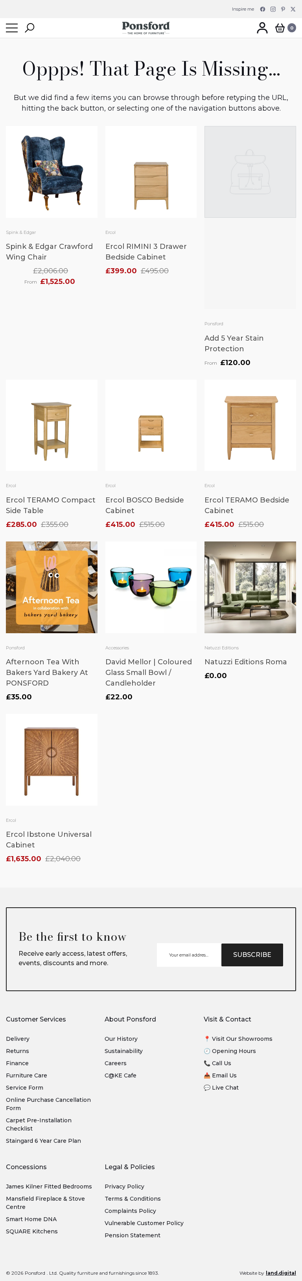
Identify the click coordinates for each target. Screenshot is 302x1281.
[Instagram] (273, 9)
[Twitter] (293, 9)
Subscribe (252, 954)
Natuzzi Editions (221, 648)
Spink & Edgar (21, 232)
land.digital (281, 1273)
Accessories (117, 648)
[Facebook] (262, 9)
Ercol (110, 232)
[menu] (12, 28)
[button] (29, 28)
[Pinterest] (283, 9)
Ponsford (213, 323)
